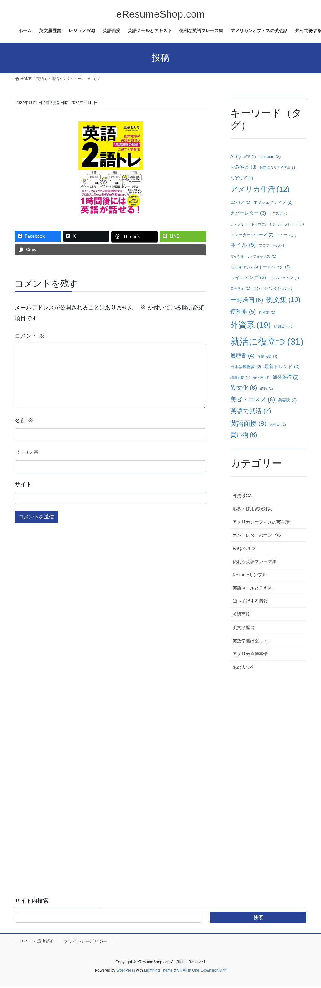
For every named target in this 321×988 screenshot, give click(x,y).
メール (27, 452)
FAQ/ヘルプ (244, 548)
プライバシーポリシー (86, 941)
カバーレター (248, 213)
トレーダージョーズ (251, 234)
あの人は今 (244, 667)
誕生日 (278, 424)
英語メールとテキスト (254, 587)
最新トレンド (282, 366)
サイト (23, 484)
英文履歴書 (244, 627)
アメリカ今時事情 (250, 654)
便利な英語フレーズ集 (254, 561)
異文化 (243, 387)
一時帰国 (246, 300)
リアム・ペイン (284, 278)
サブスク (279, 213)
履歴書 (242, 356)
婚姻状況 (284, 326)
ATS (250, 156)
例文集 (283, 299)
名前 (24, 420)
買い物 (243, 435)
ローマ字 (240, 288)
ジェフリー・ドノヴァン (252, 224)
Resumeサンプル (250, 574)
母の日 (261, 377)
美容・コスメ (252, 399)
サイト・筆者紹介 (37, 941)
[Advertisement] (268, 776)
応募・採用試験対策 (252, 508)
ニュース (286, 235)
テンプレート (290, 224)
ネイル (243, 245)
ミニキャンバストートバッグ (260, 267)
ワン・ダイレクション (273, 288)
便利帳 (243, 312)
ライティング (248, 277)
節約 (266, 388)
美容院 (287, 400)
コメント (30, 336)
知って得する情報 (250, 601)
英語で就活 (250, 410)
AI (235, 156)
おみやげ (243, 166)
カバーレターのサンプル (257, 535)
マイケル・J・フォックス (253, 256)
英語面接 (248, 423)
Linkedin (270, 156)
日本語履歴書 (245, 366)
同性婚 (267, 312)
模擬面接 (240, 377)
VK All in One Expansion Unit (201, 970)
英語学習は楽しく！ (252, 640)
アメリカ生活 (260, 189)
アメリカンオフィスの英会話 (261, 521)
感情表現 (267, 356)
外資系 (250, 325)
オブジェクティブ (272, 202)
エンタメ (240, 202)
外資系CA (242, 495)
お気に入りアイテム (278, 167)
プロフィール (272, 245)
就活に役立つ (266, 341)
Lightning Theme (158, 970)
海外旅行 (286, 377)
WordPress (125, 970)
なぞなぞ (241, 177)
